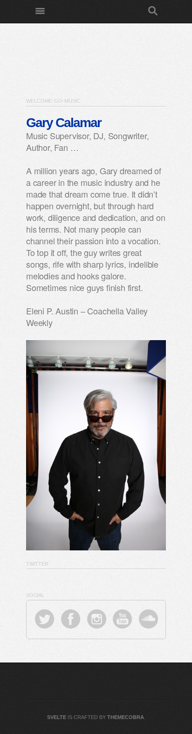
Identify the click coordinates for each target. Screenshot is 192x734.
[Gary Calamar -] (97, 11)
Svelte (56, 717)
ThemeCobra (125, 717)
